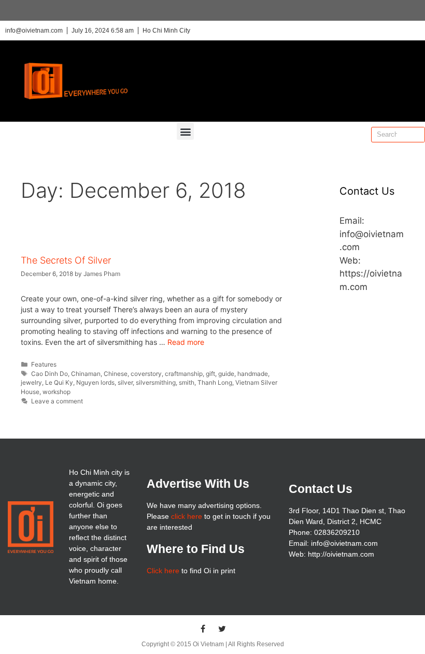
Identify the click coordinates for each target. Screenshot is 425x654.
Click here (163, 570)
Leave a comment (57, 401)
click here (186, 516)
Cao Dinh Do (49, 373)
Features (43, 364)
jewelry (31, 382)
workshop (56, 392)
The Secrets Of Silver (66, 260)
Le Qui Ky (59, 382)
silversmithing (156, 382)
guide (226, 373)
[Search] (416, 134)
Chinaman (86, 373)
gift (210, 373)
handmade (252, 373)
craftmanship (184, 373)
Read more (185, 342)
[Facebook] (203, 628)
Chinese (116, 373)
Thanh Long (214, 382)
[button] (185, 131)
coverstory (146, 373)
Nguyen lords (95, 382)
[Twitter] (222, 628)
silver (125, 382)
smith (186, 382)
